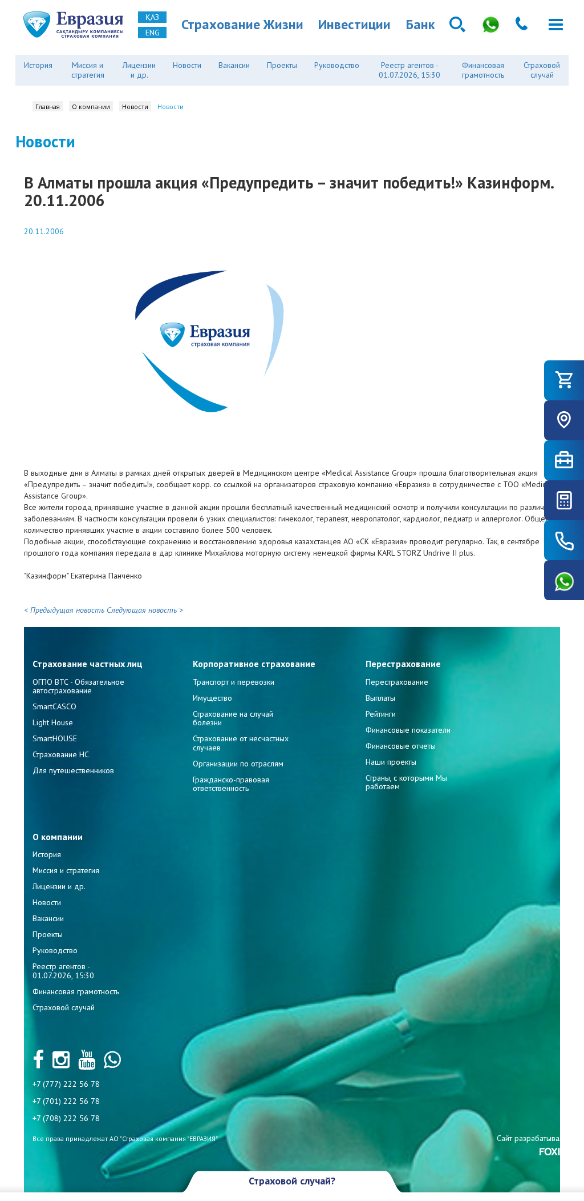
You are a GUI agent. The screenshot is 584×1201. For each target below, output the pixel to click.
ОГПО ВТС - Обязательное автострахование (78, 686)
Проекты (282, 65)
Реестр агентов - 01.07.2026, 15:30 (409, 70)
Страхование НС (61, 754)
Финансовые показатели (408, 730)
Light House (53, 722)
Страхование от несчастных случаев (241, 742)
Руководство (336, 65)
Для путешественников (73, 770)
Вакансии (234, 65)
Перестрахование (397, 682)
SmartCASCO (54, 706)
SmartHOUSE (55, 738)
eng (152, 32)
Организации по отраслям (238, 763)
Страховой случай (542, 70)
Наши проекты (391, 762)
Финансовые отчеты (401, 746)
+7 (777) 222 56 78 (66, 1084)
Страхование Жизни (242, 24)
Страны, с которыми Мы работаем (406, 782)
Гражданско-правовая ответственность (231, 783)
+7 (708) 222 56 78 (66, 1118)
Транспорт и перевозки (233, 682)
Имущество (212, 698)
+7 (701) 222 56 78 (66, 1101)
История (38, 65)
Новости (187, 65)
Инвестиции (354, 24)
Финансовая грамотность (483, 70)
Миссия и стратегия (87, 70)
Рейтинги (381, 714)
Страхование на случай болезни (233, 718)
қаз (152, 17)
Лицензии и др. (139, 70)
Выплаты (380, 698)
